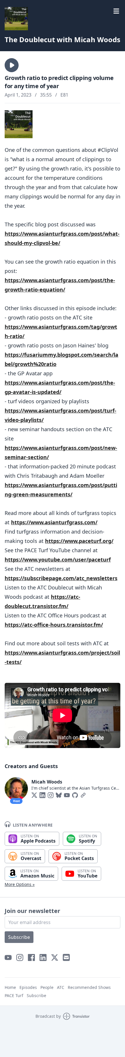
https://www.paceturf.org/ (79, 540)
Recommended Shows (89, 987)
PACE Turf (14, 995)
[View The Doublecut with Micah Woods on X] (54, 957)
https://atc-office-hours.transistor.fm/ (54, 624)
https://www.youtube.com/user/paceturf (58, 559)
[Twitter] (34, 795)
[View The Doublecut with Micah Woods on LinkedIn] (43, 957)
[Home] (16, 18)
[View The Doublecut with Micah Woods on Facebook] (31, 957)
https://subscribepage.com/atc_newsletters (61, 578)
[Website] (83, 795)
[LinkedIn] (42, 795)
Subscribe (19, 937)
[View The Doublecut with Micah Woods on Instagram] (19, 957)
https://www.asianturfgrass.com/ (54, 522)
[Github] (75, 795)
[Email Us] (66, 957)
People (46, 987)
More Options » (20, 884)
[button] (12, 65)
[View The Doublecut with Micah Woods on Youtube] (8, 957)
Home (10, 987)
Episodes (28, 987)
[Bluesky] (59, 795)
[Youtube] (67, 795)
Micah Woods (46, 782)
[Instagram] (50, 795)
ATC (60, 987)
